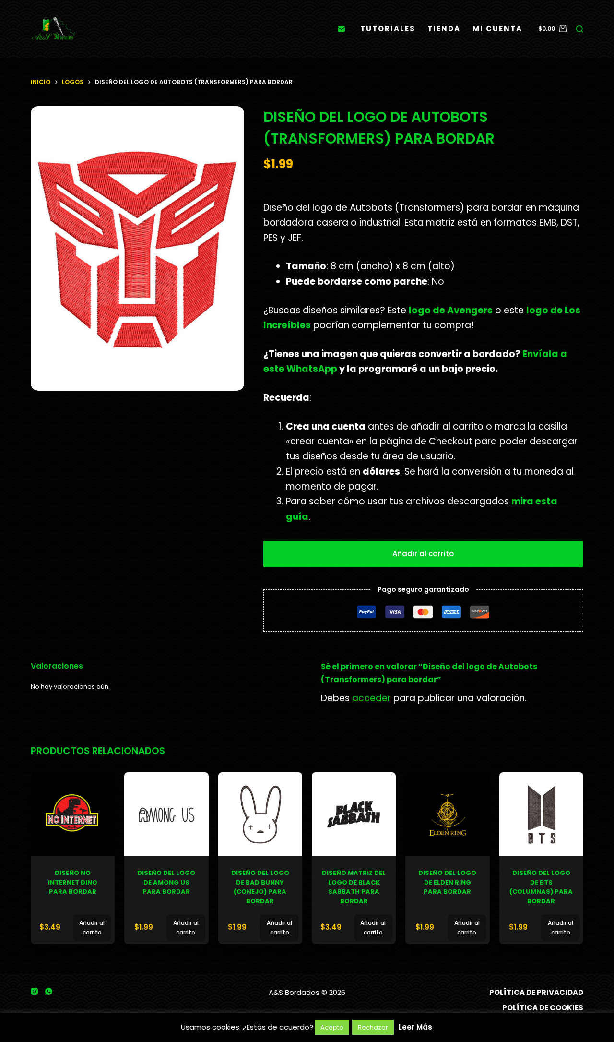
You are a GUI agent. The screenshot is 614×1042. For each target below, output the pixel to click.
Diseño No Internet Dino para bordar (72, 882)
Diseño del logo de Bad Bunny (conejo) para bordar (260, 887)
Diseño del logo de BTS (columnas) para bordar (541, 887)
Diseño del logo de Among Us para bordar (166, 882)
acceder (371, 698)
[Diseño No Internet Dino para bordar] (73, 814)
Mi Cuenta (497, 29)
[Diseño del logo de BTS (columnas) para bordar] (541, 814)
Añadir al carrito (423, 554)
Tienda (443, 29)
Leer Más (415, 1027)
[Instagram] (34, 991)
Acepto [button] (331, 1027)
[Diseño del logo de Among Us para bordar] (166, 814)
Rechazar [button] (373, 1027)
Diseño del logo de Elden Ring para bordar (447, 882)
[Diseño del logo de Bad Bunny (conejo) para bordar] (260, 814)
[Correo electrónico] (341, 29)
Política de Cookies (542, 1008)
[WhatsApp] (48, 991)
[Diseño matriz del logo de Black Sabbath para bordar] (354, 814)
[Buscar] (579, 29)
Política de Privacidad (536, 992)
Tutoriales (387, 29)
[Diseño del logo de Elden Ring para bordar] (447, 814)
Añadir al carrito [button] (92, 927)
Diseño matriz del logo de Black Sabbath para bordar (354, 887)
